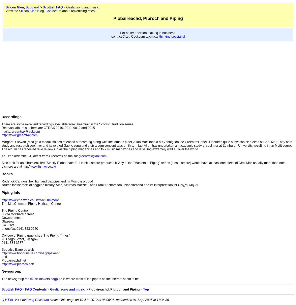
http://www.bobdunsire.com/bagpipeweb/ (30, 253)
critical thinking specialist (167, 36)
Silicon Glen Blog (31, 11)
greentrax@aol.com (25, 131)
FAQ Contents (36, 289)
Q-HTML (8, 300)
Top (146, 289)
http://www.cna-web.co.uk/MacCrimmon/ (30, 200)
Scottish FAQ (53, 7)
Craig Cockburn (37, 300)
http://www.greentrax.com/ (20, 135)
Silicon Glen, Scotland (22, 7)
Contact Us (53, 11)
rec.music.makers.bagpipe (43, 279)
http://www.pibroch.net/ (18, 264)
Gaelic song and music (82, 7)
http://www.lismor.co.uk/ (39, 166)
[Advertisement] (148, 74)
